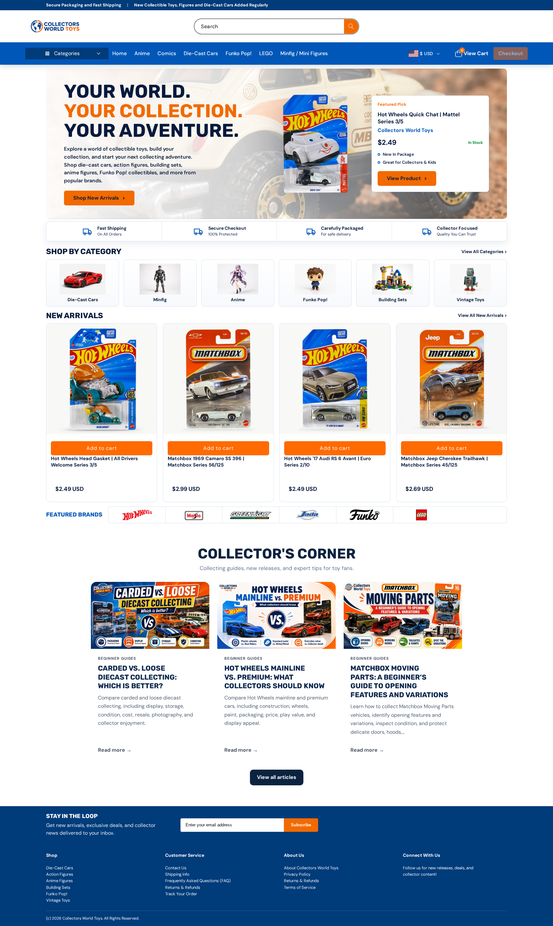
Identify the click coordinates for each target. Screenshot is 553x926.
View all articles (276, 777)
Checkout (510, 53)
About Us (294, 855)
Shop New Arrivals (99, 197)
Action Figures (59, 874)
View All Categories (484, 251)
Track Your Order (181, 894)
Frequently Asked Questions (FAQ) (198, 880)
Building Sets (58, 887)
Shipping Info (177, 874)
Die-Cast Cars (59, 868)
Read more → (115, 750)
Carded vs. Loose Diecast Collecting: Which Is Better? (137, 677)
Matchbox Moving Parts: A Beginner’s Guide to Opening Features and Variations (399, 681)
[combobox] (276, 26)
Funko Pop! (56, 894)
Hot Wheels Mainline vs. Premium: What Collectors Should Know (274, 677)
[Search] (351, 26)
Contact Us (176, 868)
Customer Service (184, 855)
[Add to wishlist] (146, 335)
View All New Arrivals (482, 315)
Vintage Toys (58, 900)
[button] (516, 26)
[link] (480, 26)
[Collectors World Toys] (55, 26)
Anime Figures (59, 880)
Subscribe (301, 825)
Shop (51, 855)
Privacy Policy (297, 874)
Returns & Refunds (182, 887)
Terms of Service (300, 887)
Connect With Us (421, 855)
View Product (407, 178)
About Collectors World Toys (311, 868)
